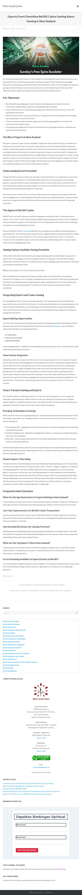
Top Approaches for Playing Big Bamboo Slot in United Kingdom (41, 585)
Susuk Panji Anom (9, 650)
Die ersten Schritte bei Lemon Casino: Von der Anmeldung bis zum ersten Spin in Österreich (31, 791)
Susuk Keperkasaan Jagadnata (14, 645)
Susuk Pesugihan (9, 633)
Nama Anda (21, 825)
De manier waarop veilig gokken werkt (15, 789)
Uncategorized (9, 576)
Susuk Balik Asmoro (10, 659)
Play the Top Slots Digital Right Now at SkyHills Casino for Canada (23, 786)
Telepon (39, 738)
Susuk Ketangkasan (10, 671)
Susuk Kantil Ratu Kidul (11, 642)
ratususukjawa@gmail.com (41, 767)
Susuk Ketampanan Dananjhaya (14, 639)
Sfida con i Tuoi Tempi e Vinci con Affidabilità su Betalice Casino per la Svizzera (27, 794)
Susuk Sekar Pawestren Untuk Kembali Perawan (20, 662)
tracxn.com (27, 231)
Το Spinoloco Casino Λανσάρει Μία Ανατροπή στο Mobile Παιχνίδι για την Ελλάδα (28, 783)
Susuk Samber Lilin (9, 627)
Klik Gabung (61, 869)
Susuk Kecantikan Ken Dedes (13, 636)
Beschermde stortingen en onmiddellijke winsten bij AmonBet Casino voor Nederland (40, 590)
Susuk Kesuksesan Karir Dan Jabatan (16, 653)
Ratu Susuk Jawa (38, 892)
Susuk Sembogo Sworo (11, 665)
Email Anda (21, 837)
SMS (44, 738)
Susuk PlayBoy (8, 668)
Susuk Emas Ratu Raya (11, 621)
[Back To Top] (76, 889)
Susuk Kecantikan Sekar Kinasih (14, 630)
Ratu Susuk (21, 28)
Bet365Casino (55, 326)
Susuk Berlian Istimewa (11, 624)
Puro (51, 892)
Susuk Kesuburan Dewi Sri (12, 648)
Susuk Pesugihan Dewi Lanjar (13, 656)
